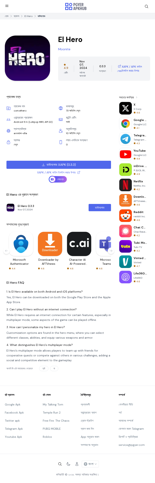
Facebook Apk (14, 412)
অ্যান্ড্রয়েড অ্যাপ (88, 412)
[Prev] (6, 251)
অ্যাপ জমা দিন (87, 428)
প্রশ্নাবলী (85, 404)
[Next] (111, 251)
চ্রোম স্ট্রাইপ (87, 420)
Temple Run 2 (52, 412)
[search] (146, 6)
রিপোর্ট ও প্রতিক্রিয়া (128, 437)
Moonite (64, 49)
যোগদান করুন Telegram (131, 428)
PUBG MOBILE (52, 428)
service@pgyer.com (132, 445)
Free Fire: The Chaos (56, 420)
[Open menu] (7, 6)
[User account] (77, 464)
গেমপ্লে (60, 179)
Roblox (47, 437)
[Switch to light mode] (68, 464)
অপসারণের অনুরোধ (89, 445)
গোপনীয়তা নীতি (126, 404)
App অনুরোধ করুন (90, 437)
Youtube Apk (13, 437)
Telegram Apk (14, 428)
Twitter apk (12, 420)
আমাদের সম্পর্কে (126, 420)
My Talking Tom (53, 404)
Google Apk (12, 404)
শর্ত (120, 412)
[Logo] (76, 6)
